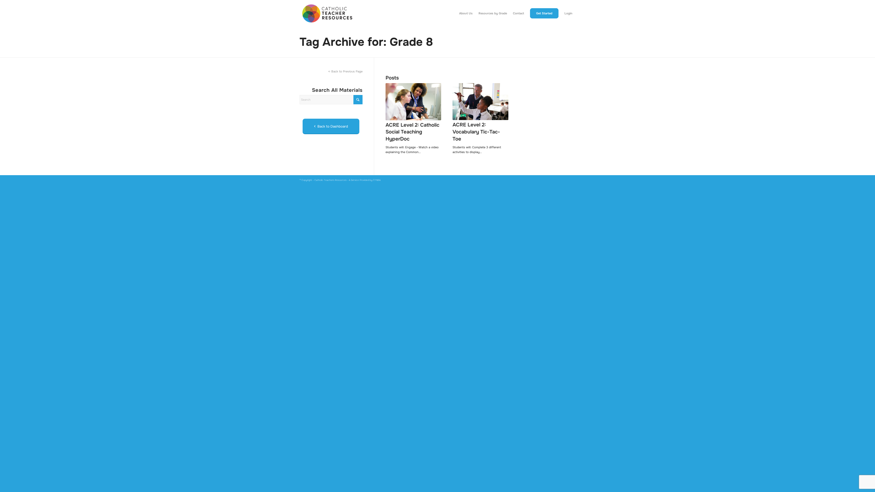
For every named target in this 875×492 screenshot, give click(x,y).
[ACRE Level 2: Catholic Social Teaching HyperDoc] (413, 101)
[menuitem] (466, 13)
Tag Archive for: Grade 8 (366, 42)
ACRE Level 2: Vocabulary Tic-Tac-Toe (476, 132)
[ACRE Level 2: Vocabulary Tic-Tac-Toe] (480, 101)
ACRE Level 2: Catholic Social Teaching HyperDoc (412, 132)
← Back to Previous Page (345, 71)
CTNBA (377, 180)
